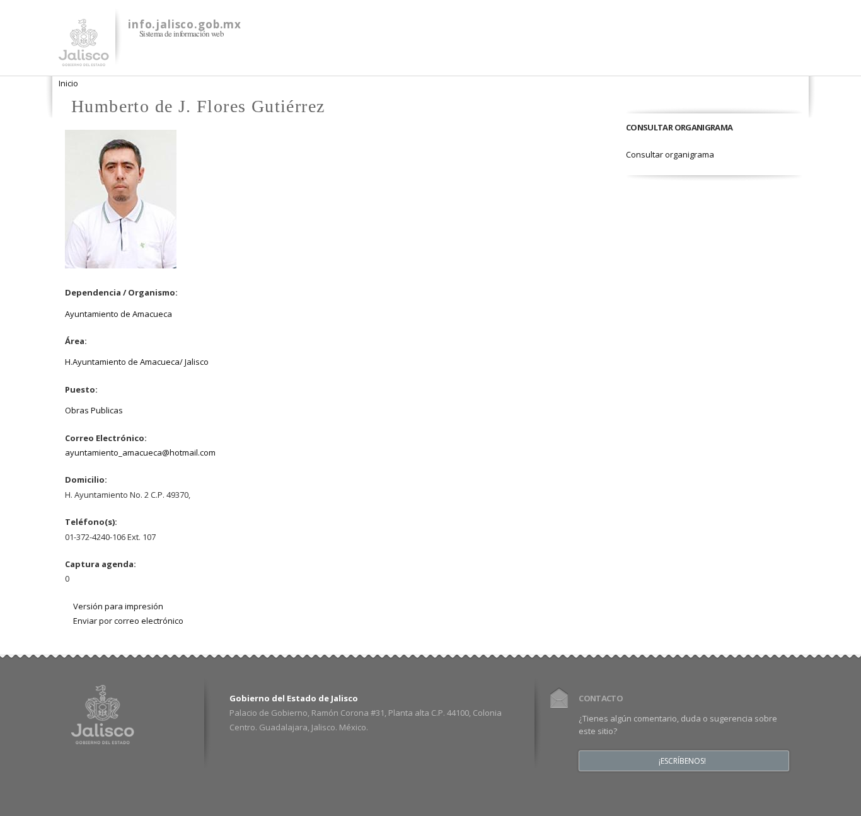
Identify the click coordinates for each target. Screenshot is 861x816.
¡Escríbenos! (682, 761)
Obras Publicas (94, 410)
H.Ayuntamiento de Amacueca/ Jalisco (137, 361)
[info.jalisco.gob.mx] (84, 58)
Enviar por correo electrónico (128, 620)
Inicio (68, 83)
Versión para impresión (118, 606)
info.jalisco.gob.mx (184, 24)
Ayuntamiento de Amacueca (118, 313)
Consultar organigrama (670, 154)
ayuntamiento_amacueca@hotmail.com (140, 452)
